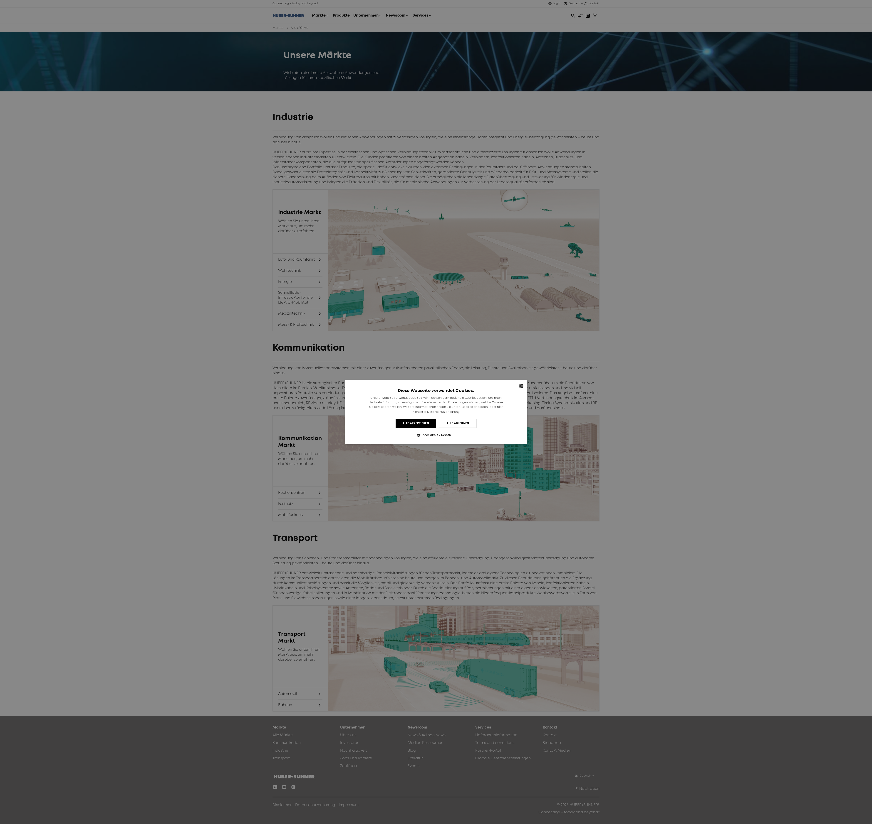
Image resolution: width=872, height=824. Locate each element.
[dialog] (436, 412)
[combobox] (521, 386)
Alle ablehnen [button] (457, 423)
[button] (436, 435)
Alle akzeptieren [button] (415, 423)
